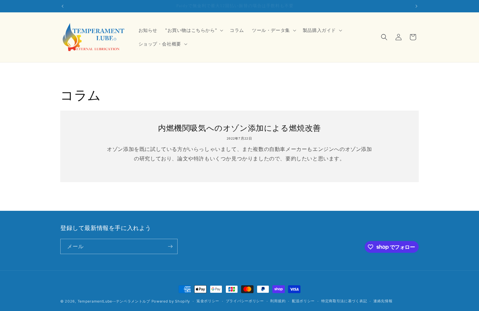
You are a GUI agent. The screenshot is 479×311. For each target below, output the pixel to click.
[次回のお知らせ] (416, 6)
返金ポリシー (207, 301)
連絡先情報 (383, 301)
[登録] (170, 246)
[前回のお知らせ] (62, 6)
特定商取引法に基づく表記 (344, 301)
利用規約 (277, 301)
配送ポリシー (303, 301)
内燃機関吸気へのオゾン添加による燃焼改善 (239, 128)
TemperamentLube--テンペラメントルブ (114, 301)
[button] (193, 30)
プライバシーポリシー (245, 301)
